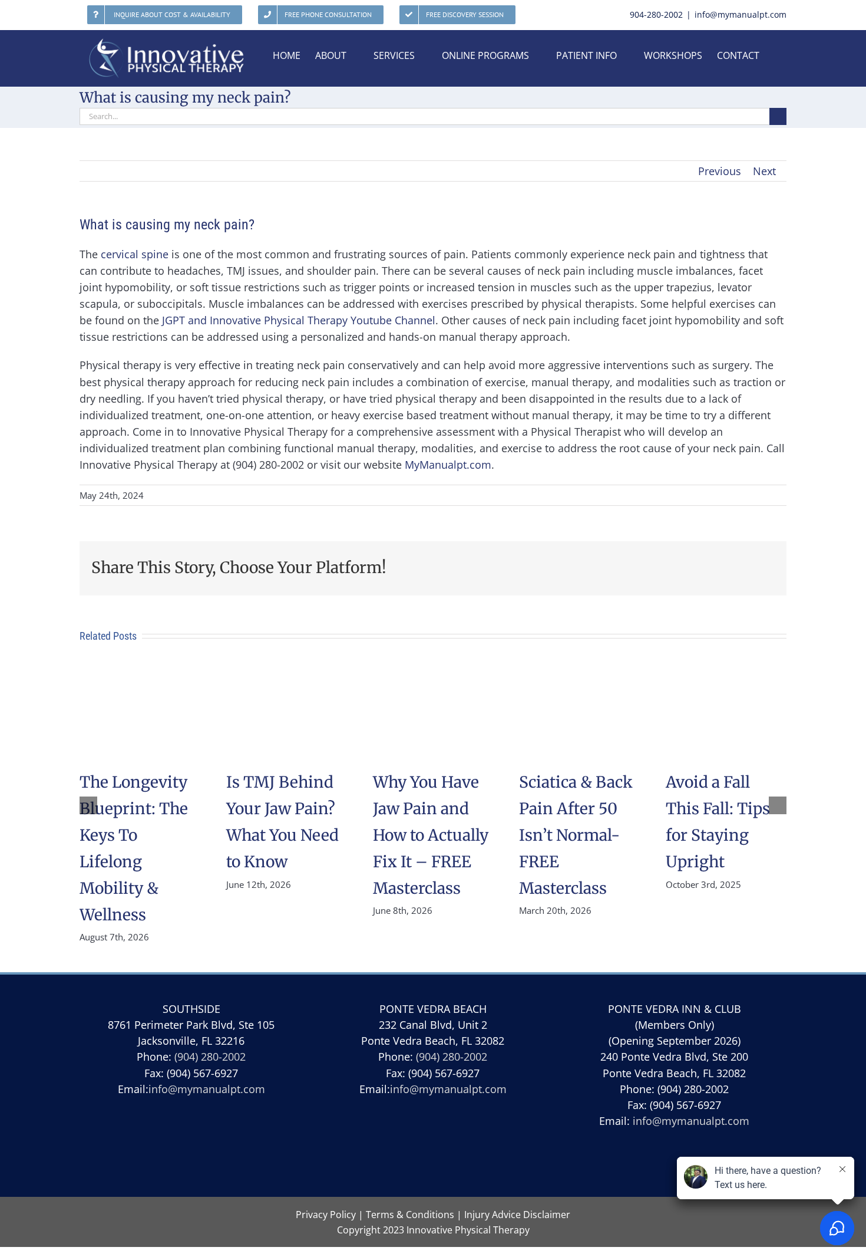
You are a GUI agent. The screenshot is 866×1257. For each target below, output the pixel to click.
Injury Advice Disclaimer (517, 1214)
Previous (719, 171)
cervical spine (134, 254)
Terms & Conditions (410, 1214)
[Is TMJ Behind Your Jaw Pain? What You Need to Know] (286, 674)
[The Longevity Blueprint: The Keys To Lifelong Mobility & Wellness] (140, 674)
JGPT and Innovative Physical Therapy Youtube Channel (298, 320)
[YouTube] (405, 1150)
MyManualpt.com (448, 465)
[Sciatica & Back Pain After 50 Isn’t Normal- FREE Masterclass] (579, 674)
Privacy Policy (326, 1214)
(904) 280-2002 (210, 1056)
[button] (88, 805)
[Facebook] (433, 1150)
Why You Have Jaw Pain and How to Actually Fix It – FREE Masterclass (430, 835)
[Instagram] (460, 1150)
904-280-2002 (656, 14)
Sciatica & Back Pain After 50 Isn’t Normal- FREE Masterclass (576, 835)
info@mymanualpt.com (740, 14)
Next (764, 171)
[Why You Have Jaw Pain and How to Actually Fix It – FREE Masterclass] (433, 674)
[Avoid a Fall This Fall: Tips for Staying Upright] (726, 674)
